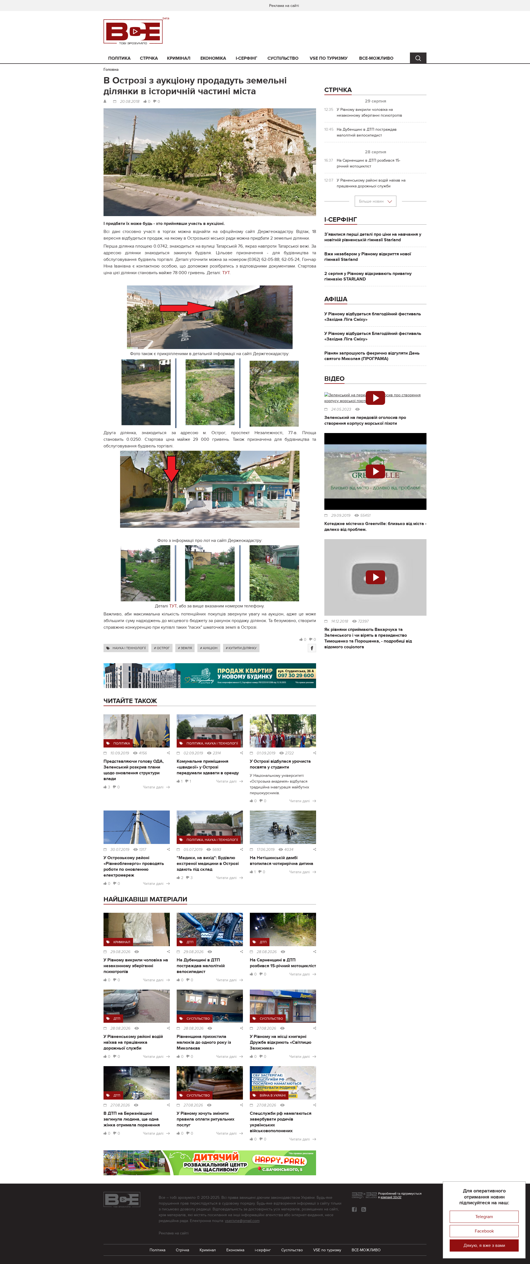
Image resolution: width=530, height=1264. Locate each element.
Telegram (484, 1217)
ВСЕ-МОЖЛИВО (376, 58)
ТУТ (226, 273)
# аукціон (209, 648)
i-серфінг (246, 58)
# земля (185, 648)
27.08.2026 (266, 1028)
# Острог (162, 648)
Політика (119, 58)
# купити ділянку (241, 648)
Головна (111, 69)
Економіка (213, 58)
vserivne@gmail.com (242, 1220)
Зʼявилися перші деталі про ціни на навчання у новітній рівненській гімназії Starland (372, 237)
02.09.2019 (193, 753)
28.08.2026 (267, 952)
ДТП (190, 942)
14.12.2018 (339, 621)
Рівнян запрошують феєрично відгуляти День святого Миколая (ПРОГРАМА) (372, 355)
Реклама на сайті (284, 5)
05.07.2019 (193, 850)
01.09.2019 (266, 753)
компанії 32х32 (391, 1197)
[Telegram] (363, 1209)
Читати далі (153, 787)
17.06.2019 (265, 850)
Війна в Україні (273, 1095)
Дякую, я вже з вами (484, 1245)
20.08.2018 (129, 101)
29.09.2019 (340, 515)
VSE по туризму (329, 58)
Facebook (484, 1231)
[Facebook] (312, 648)
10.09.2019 (119, 753)
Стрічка (149, 58)
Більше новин (372, 201)
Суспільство (282, 58)
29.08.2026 (120, 952)
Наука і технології (129, 648)
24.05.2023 (341, 409)
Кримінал (178, 58)
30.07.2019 (119, 850)
